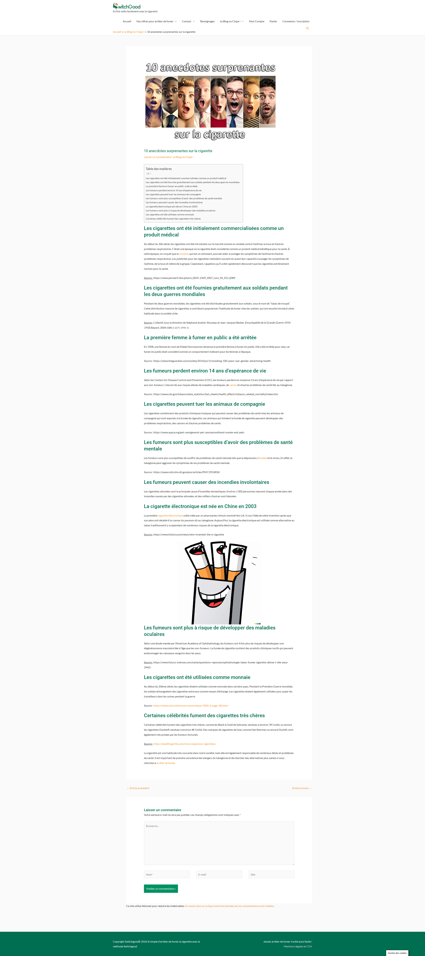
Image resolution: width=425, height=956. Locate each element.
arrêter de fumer (165, 762)
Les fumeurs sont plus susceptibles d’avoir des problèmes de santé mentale (184, 198)
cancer (233, 384)
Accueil (127, 21)
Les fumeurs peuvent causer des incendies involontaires (174, 202)
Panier (273, 21)
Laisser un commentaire (157, 156)
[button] (307, 28)
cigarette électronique (170, 515)
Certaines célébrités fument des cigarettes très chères (173, 218)
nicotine (183, 253)
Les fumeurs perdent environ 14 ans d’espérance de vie (174, 190)
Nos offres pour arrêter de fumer (154, 21)
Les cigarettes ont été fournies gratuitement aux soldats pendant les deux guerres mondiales (193, 182)
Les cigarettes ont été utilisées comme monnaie (170, 214)
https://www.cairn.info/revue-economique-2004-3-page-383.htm (190, 705)
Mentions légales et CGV (298, 946)
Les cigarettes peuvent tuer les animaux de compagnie (173, 194)
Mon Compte (256, 21)
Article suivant (302, 788)
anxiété (262, 457)
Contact (186, 21)
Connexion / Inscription (295, 21)
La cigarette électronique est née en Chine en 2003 (171, 206)
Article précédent (138, 788)
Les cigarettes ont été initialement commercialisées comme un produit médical (186, 178)
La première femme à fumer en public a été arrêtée (171, 186)
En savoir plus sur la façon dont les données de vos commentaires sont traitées (229, 905)
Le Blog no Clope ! (230, 21)
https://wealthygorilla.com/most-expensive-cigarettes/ (184, 743)
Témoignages (207, 21)
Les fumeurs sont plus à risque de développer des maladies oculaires (180, 210)
